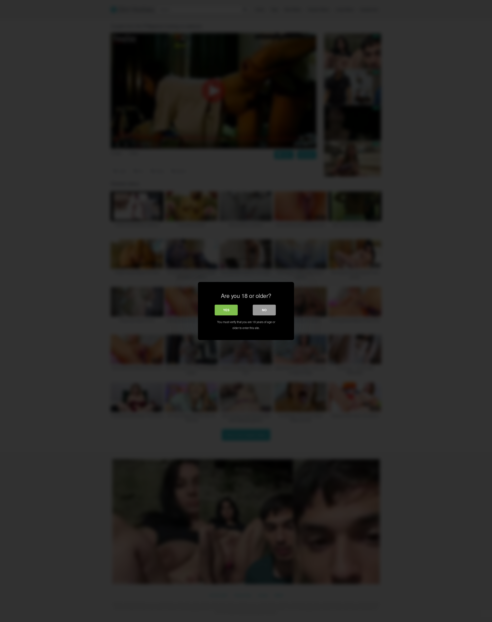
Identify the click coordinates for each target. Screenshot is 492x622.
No (264, 310)
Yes (226, 310)
